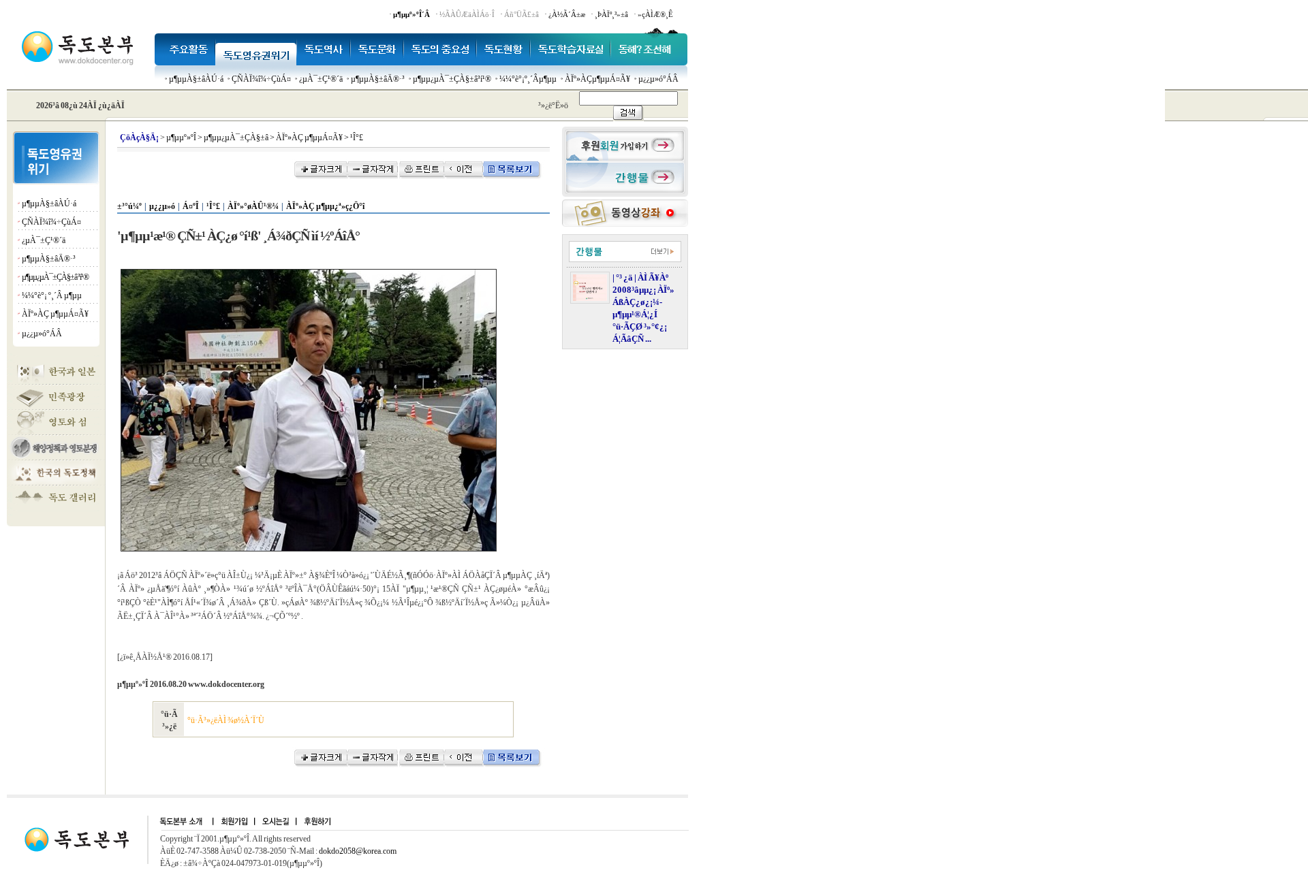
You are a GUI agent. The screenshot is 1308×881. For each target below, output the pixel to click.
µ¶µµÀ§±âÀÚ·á (196, 79)
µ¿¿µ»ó (162, 206)
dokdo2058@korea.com (357, 851)
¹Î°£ (213, 206)
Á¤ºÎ (191, 206)
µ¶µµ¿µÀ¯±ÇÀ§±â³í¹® (452, 79)
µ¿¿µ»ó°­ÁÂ (658, 79)
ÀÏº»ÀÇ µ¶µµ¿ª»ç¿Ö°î (325, 206)
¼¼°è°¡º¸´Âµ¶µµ (528, 79)
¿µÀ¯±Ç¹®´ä (321, 79)
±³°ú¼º (129, 206)
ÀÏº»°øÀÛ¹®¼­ (253, 206)
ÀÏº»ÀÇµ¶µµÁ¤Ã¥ (597, 79)
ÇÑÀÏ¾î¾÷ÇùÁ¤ (261, 79)
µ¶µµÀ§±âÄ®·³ (378, 79)
